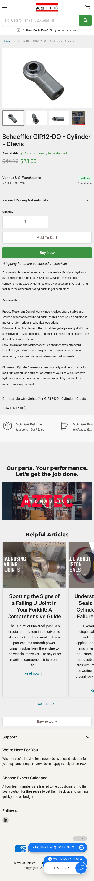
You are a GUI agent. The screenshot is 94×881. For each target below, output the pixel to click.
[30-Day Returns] (31, 427)
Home (7, 41)
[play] (47, 501)
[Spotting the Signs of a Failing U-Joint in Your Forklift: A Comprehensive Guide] (34, 565)
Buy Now (47, 252)
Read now (32, 673)
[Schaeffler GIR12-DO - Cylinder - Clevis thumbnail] (13, 118)
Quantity (7, 212)
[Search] (85, 20)
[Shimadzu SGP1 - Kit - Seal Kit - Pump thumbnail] (78, 118)
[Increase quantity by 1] (42, 222)
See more (45, 703)
